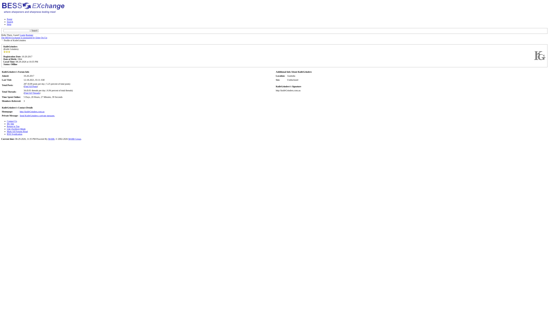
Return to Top (13, 126)
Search (10, 22)
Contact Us (12, 121)
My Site (10, 124)
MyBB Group (74, 139)
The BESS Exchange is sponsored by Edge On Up (24, 37)
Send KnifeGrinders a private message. (37, 115)
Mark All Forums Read (17, 131)
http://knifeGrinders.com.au (32, 111)
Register (29, 35)
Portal (9, 19)
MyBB (51, 139)
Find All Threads (32, 93)
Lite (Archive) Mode (16, 129)
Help (9, 24)
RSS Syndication (14, 134)
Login (22, 35)
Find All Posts (30, 86)
